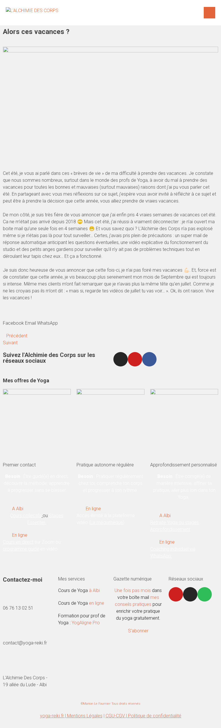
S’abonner (138, 631)
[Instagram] (120, 359)
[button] (13, 320)
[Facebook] (149, 359)
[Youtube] (135, 359)
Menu (209, 12)
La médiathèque (106, 522)
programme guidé (21, 549)
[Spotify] (204, 594)
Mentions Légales (84, 715)
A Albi (17, 508)
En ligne (19, 535)
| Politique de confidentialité (153, 715)
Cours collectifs (25, 515)
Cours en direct (18, 542)
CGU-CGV (116, 715)
